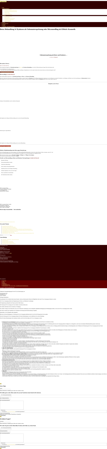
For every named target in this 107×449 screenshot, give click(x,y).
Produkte (3, 24)
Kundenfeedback (5, 240)
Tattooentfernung (5, 23)
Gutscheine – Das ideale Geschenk (8, 26)
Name (1, 388)
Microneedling (7, 17)
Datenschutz (4, 283)
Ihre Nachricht (5, 400)
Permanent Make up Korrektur (7, 241)
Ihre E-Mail (4, 398)
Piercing (3, 22)
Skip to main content (3, 0)
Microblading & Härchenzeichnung (10, 11)
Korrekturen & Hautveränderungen (10, 10)
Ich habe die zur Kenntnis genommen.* (13, 411)
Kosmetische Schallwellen (9, 19)
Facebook (1, 421)
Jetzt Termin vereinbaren (5, 146)
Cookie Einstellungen (6, 284)
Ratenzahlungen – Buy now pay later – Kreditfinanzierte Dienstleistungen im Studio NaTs (18, 233)
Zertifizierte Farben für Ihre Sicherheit (9, 227)
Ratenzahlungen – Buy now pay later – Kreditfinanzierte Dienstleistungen (15, 285)
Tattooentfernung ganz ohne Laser (8, 232)
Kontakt (3, 25)
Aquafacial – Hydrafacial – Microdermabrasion (10, 239)
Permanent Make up (5, 8)
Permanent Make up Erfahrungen (8, 242)
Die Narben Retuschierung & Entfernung (9, 228)
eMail (11, 253)
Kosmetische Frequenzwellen (9, 18)
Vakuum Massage (7, 21)
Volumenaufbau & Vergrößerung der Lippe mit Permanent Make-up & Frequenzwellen (17, 230)
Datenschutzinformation (11, 411)
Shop (3, 7)
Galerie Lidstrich (7, 13)
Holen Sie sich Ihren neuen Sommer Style (7, 221)
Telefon (3, 430)
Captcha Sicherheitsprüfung (5, 413)
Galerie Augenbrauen (8, 14)
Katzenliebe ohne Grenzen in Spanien (9, 243)
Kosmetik (4, 15)
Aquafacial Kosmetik (8, 16)
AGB (3, 281)
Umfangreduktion (7, 20)
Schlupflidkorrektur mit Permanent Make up (10, 231)
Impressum (4, 280)
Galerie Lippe (6, 12)
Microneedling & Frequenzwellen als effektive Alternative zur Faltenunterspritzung (16, 229)
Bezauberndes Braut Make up (7, 226)
